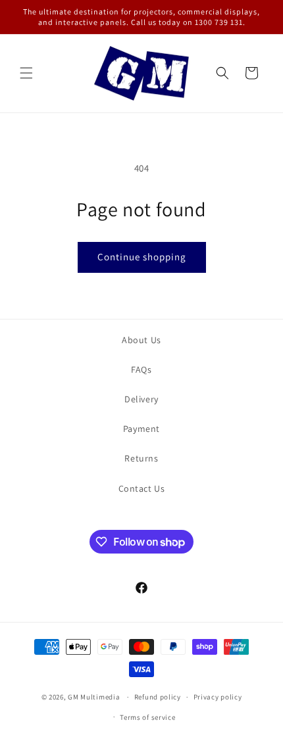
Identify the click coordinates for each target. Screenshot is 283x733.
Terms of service (147, 717)
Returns (141, 458)
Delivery (141, 399)
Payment (141, 429)
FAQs (141, 369)
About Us (141, 340)
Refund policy (157, 696)
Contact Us (141, 488)
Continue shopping (141, 256)
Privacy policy (217, 696)
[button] (26, 73)
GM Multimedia (94, 696)
